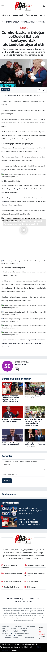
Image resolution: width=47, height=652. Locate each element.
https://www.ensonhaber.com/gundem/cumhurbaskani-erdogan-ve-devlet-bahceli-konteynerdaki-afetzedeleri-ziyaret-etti (23, 343)
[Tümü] (44, 494)
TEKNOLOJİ (18, 16)
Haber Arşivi (31, 587)
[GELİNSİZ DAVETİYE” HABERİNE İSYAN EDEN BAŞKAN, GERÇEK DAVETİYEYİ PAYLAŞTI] (12, 388)
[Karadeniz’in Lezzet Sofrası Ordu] (35, 388)
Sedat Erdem (11, 95)
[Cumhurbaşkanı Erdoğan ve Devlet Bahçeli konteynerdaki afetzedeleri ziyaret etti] (23, 73)
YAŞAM (24, 631)
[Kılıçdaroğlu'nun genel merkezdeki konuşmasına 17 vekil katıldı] (35, 435)
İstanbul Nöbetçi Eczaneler (9, 566)
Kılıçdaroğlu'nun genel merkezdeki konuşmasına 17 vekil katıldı (35, 445)
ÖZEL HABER (31, 16)
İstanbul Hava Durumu (36, 565)
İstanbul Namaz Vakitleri (13, 573)
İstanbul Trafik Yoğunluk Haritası (35, 574)
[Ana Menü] (2, 6)
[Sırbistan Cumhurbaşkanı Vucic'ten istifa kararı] (12, 435)
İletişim (8, 635)
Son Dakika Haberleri (11, 587)
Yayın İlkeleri (29, 638)
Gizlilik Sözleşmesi (21, 633)
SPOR (42, 16)
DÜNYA (18, 602)
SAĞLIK (15, 631)
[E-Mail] (17, 369)
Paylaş (6, 90)
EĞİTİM (5, 633)
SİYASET (5, 631)
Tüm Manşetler (32, 581)
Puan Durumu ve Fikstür (12, 581)
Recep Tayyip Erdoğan (22, 189)
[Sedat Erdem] (7, 366)
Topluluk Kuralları (11, 638)
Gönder (7, 481)
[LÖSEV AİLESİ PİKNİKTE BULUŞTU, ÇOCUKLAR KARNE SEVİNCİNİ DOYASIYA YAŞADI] (35, 412)
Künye (19, 635)
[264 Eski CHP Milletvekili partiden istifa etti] (12, 412)
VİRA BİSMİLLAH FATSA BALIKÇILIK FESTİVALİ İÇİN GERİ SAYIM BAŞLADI (23, 22)
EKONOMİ (27, 602)
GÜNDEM (6, 16)
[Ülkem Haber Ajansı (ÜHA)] (23, 6)
